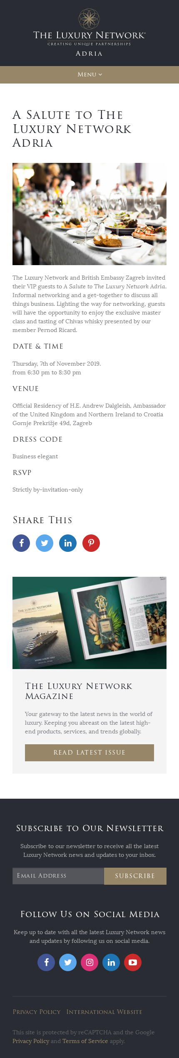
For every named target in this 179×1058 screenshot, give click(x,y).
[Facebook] (21, 543)
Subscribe (135, 876)
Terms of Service (85, 1041)
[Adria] (89, 32)
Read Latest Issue (89, 752)
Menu (86, 74)
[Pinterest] (91, 543)
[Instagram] (89, 962)
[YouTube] (133, 962)
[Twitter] (44, 543)
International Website (104, 1012)
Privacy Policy (36, 1012)
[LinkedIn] (68, 543)
